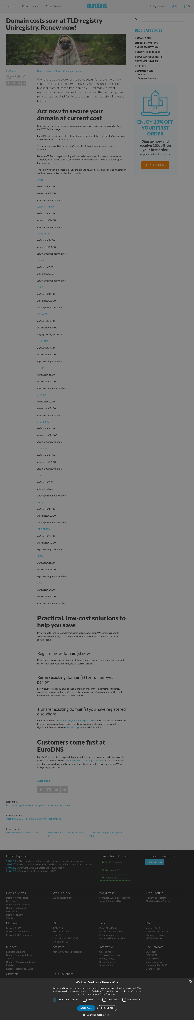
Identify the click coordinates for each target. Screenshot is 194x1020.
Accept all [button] (86, 1008)
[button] (97, 1014)
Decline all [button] (107, 1008)
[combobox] (190, 981)
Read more (111, 994)
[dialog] (97, 999)
